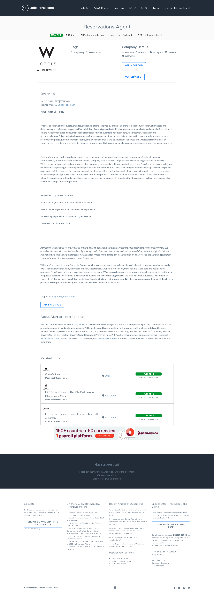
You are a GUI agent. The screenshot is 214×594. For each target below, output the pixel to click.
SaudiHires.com (158, 560)
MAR (81, 324)
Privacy (49, 587)
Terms (55, 587)
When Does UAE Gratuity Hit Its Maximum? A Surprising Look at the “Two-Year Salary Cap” (127, 512)
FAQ (38, 529)
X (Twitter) (130, 55)
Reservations (95, 52)
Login (156, 8)
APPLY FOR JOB (134, 65)
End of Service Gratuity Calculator (43, 523)
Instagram (157, 52)
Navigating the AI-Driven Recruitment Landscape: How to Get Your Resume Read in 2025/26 (128, 521)
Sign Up (144, 8)
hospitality (79, 52)
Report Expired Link (130, 70)
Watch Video (133, 77)
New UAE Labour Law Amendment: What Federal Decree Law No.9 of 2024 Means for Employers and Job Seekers (127, 530)
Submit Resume (101, 8)
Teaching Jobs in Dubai (121, 561)
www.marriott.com (49, 338)
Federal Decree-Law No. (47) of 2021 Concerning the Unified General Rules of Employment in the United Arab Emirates (84, 531)
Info (131, 8)
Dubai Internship (119, 564)
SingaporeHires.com (160, 563)
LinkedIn (171, 52)
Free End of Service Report (177, 8)
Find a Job (84, 8)
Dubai (71, 35)
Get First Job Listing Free (171, 525)
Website (129, 52)
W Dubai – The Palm (65, 104)
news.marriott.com (107, 338)
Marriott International (151, 35)
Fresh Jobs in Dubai (120, 558)
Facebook (142, 52)
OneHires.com (158, 566)
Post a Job (119, 8)
